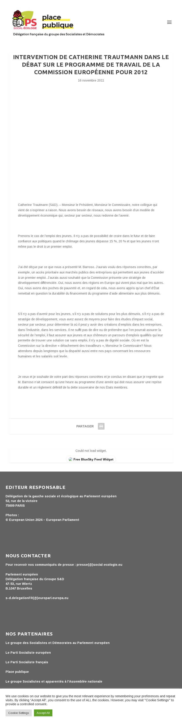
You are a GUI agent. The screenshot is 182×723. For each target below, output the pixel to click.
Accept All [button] (43, 713)
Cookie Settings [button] (18, 713)
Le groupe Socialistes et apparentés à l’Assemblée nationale (54, 681)
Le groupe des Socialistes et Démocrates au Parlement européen (58, 643)
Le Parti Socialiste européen (28, 652)
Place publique (17, 671)
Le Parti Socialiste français (27, 662)
